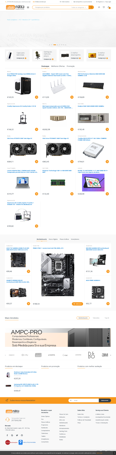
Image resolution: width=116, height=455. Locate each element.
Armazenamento (82, 136)
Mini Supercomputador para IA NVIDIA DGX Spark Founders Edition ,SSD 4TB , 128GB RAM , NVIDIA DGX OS (57, 107)
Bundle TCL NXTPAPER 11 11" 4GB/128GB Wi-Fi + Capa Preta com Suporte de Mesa (93, 171)
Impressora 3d (11, 104)
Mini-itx (9, 71)
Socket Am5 (89, 278)
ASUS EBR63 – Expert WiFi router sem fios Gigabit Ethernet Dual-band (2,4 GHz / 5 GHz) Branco (57, 74)
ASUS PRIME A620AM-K (93, 280)
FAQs (79, 423)
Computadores (45, 430)
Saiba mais (99, 453)
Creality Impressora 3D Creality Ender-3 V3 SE (21, 106)
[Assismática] (15, 7)
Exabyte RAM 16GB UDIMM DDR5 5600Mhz (91, 106)
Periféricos (62, 434)
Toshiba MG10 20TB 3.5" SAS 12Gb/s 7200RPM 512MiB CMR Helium (92, 139)
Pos (42, 419)
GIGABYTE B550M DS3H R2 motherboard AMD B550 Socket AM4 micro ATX (18, 281)
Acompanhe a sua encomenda (83, 2)
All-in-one (62, 420)
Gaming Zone (63, 431)
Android (80, 168)
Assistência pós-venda (102, 420)
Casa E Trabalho (11, 168)
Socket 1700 (36, 246)
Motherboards (63, 423)
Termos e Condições (83, 417)
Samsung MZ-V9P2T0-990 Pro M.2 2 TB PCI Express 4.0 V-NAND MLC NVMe (26, 385)
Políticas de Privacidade (84, 420)
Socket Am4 (9, 246)
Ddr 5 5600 (80, 104)
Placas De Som (63, 414)
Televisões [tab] (96, 318)
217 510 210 (10, 2)
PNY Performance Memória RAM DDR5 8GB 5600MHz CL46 (91, 74)
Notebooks (44, 428)
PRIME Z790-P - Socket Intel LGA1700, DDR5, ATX (48, 248)
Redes (61, 440)
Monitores (62, 425)
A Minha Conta (100, 414)
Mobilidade (62, 437)
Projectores (44, 425)
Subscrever (104, 400)
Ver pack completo (18, 41)
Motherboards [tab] (83, 318)
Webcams (62, 417)
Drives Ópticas (45, 416)
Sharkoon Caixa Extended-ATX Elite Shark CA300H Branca (25, 373)
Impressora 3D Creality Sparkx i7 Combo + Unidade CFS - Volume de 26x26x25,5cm (20, 203)
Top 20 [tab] (107, 318)
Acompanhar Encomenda (103, 417)
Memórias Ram (81, 71)
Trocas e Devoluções (102, 423)
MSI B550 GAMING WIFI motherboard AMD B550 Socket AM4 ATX (97, 249)
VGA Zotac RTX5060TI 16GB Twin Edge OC (56, 138)
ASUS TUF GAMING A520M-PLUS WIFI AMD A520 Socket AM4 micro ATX (17, 249)
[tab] (45, 66)
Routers (44, 71)
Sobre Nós (80, 414)
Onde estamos (66, 2)
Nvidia (8, 136)
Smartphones (45, 439)
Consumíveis (44, 442)
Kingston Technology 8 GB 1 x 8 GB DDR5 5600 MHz (57, 171)
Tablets (43, 436)
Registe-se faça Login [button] (104, 2)
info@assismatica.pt (40, 2)
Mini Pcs (45, 104)
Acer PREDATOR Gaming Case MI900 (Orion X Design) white (21, 74)
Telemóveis (44, 433)
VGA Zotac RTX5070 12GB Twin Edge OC (19, 138)
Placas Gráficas (45, 422)
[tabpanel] (58, 29)
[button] (80, 7)
